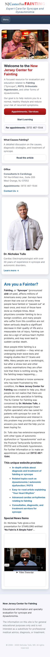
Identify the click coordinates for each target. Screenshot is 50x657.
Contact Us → (11, 191)
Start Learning (25, 119)
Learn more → (11, 270)
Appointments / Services (25, 111)
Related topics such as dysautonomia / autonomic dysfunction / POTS (26, 482)
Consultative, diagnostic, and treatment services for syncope (27, 508)
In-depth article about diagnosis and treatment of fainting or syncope (26, 471)
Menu (6, 19)
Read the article (25, 157)
